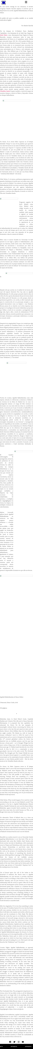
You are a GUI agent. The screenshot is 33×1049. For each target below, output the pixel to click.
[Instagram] (19, 1042)
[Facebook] (10, 1042)
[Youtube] (23, 1042)
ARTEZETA (9, 1046)
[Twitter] (14, 1042)
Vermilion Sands (5, 91)
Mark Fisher (3, 35)
